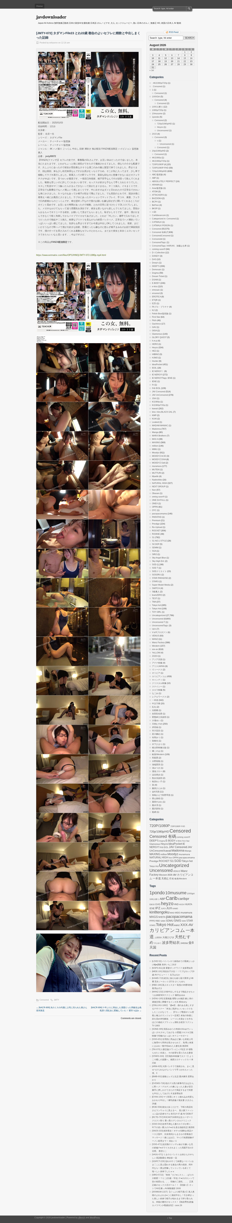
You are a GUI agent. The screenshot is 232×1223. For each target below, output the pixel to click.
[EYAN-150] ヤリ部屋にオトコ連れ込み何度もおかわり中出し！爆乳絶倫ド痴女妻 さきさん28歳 (173, 1100)
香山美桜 (156, 798)
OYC (154, 510)
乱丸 (154, 707)
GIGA (154, 330)
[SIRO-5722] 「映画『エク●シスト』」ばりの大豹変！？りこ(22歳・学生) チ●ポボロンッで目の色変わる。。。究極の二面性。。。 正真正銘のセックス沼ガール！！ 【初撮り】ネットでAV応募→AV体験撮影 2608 (173, 1182)
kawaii (155, 408)
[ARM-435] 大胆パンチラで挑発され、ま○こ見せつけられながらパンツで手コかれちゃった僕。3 (173, 1069)
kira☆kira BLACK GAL (162, 412)
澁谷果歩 (156, 775)
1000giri (191, 893)
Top (170, 1218)
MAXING (156, 442)
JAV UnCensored (160, 395)
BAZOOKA (157, 198)
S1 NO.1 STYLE (159, 541)
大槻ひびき (168, 937)
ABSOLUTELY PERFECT (163, 181)
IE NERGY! (157, 374)
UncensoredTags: (160, 625)
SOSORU (156, 575)
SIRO (154, 554)
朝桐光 (155, 741)
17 (153, 61)
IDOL (154, 368)
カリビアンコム (159, 676)
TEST (154, 598)
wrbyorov (53, 43)
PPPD (152, 921)
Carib (171, 898)
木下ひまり (157, 744)
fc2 (153, 310)
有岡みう (156, 737)
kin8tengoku (159, 912)
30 (191, 64)
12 (165, 58)
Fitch (154, 320)
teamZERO (157, 595)
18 (159, 61)
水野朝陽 (156, 761)
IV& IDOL (156, 388)
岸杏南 (155, 727)
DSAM (155, 280)
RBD (158, 921)
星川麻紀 (156, 734)
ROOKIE (156, 534)
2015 (154, 134)
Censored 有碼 (159, 232)
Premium (156, 520)
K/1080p (156, 402)
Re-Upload (157, 527)
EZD (154, 303)
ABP (162, 899)
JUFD (163, 909)
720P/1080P (158, 164)
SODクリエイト (159, 571)
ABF (154, 178)
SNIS (177, 920)
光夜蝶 (155, 710)
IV (153, 385)
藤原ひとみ (157, 788)
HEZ (154, 351)
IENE (154, 381)
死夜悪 (155, 758)
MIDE (177, 913)
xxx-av (155, 649)
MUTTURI (156, 473)
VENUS (155, 636)
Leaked (155, 422)
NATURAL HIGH (159, 483)
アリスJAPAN (158, 666)
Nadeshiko (157, 480)
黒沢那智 (156, 808)
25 (159, 64)
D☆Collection (158, 252)
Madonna (156, 429)
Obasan (155, 493)
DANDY (155, 256)
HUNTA (188, 904)
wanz (177, 925)
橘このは (156, 751)
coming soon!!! (158, 249)
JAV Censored (158, 391)
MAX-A (155, 439)
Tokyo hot (156, 605)
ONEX (155, 503)
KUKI (154, 419)
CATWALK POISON (161, 225)
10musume (157, 113)
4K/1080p (156, 157)
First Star (156, 317)
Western (156, 646)
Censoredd (157, 239)
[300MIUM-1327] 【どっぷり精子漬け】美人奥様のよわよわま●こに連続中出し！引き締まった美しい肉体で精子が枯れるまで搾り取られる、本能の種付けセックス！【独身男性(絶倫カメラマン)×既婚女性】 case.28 (173, 1199)
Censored (44, 1000)
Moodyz (155, 452)
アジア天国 (157, 659)
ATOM (155, 191)
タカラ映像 (157, 690)
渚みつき (156, 768)
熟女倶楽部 (157, 778)
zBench (81, 1217)
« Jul (151, 70)
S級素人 (155, 591)
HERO (155, 344)
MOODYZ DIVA (159, 459)
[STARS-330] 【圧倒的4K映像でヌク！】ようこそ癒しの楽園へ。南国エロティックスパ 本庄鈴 (172, 1059)
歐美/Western (158, 754)
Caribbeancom (159, 215)
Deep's (155, 263)
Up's (154, 629)
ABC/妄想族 (157, 174)
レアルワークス (159, 697)
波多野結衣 (171, 942)
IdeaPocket (157, 364)
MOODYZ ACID (159, 456)
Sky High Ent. (158, 561)
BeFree (155, 205)
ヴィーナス (157, 669)
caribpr (183, 899)
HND (176, 904)
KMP (154, 415)
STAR (189, 920)
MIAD (172, 913)
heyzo (167, 903)
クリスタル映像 (159, 683)
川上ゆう (158, 943)
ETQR (155, 300)
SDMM (155, 547)
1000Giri (156, 96)
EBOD (152, 904)
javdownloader (51, 16)
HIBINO (155, 354)
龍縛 (154, 812)
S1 (153, 537)
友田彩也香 (157, 714)
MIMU (154, 449)
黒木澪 (155, 805)
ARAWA (155, 185)
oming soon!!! (158, 497)
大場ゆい (156, 720)
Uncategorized (159, 615)
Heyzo (160, 127)
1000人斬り (157, 107)
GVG (157, 904)
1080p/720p (157, 110)
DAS (154, 259)
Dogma (155, 273)
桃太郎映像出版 (159, 747)
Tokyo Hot (156, 608)
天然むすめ (157, 724)
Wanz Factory (158, 642)
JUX (169, 908)
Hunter (155, 361)
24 (153, 64)
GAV (154, 327)
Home (39, 6)
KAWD (175, 909)
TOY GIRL (156, 612)
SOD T (155, 568)
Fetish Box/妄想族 (160, 313)
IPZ (157, 908)
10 (153, 58)
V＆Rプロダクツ (159, 632)
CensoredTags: (159, 242)
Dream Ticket (158, 276)
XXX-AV (186, 925)
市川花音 (156, 730)
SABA (162, 921)
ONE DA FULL (158, 500)
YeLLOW (156, 653)
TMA (154, 602)
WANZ (155, 639)
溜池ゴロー (157, 771)
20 (172, 61)
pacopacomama (159, 513)
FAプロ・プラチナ (160, 307)
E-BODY (156, 283)
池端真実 (156, 764)
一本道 (155, 700)
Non (154, 490)
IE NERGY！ (158, 371)
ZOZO (154, 656)
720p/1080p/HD (164, 124)
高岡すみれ (157, 802)
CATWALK (157, 222)
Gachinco (156, 324)
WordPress (95, 1217)
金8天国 (155, 792)
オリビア (156, 673)
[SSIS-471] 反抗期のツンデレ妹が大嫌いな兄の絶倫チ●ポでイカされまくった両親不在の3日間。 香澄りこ (172, 1147)
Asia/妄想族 (157, 188)
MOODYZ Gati (158, 463)
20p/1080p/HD (159, 151)
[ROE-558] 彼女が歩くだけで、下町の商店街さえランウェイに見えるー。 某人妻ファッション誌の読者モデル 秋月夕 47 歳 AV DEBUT (172, 1110)
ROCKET (156, 530)
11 (159, 58)
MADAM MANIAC (160, 425)
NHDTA (162, 917)
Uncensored (162, 130)
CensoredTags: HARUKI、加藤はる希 (169, 246)
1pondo (155, 117)
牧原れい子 (157, 781)
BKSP (154, 208)
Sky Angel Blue (159, 558)
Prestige (156, 524)
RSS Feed (174, 32)
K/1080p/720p (158, 405)
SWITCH (156, 588)
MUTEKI (156, 469)
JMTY (56, 1000)
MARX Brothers (159, 436)
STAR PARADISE (160, 578)
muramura (157, 466)
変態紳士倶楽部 (159, 717)
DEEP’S (155, 266)
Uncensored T (158, 622)
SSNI (184, 921)
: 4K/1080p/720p (159, 83)
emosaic (156, 290)
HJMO (155, 358)
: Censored (157, 86)
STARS (155, 581)
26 (165, 64)
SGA (154, 551)
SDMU (169, 920)
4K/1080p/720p (159, 161)
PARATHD (157, 517)
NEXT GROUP (158, 486)
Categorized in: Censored (164, 219)
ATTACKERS (158, 195)
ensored (156, 293)
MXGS (153, 917)
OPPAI (155, 507)
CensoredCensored (161, 235)
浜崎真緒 (184, 943)
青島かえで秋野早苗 (161, 795)
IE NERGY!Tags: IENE (162, 378)
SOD (154, 564)
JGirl (154, 398)
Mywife (155, 476)
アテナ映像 (157, 663)
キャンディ (157, 680)
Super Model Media (161, 585)
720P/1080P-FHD (160, 168)
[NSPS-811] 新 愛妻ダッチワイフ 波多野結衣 (172, 968)
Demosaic (156, 269)
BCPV (155, 202)
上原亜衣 (158, 937)
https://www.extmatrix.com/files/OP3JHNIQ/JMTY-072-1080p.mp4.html (71, 255)
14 (178, 58)
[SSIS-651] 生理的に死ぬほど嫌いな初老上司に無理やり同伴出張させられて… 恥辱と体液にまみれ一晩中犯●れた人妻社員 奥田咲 (172, 1042)
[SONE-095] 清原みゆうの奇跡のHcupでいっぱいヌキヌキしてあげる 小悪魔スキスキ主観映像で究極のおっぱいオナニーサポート (172, 1032)
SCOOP (155, 544)
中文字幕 (156, 703)
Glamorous (157, 334)
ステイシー (157, 686)
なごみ (155, 693)
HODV (181, 904)
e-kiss (154, 286)
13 (172, 58)
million (155, 446)
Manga (155, 432)
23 (191, 61)
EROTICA (156, 296)
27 (172, 64)
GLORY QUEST (159, 337)
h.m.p (154, 341)
